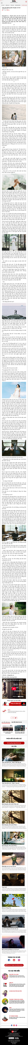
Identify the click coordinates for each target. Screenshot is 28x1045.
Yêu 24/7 (2, 5)
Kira (10, 1007)
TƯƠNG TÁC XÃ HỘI (14, 957)
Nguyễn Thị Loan (13, 974)
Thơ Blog (12, 5)
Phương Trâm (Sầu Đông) (16, 999)
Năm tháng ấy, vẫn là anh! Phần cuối (10, 804)
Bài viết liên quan (6, 722)
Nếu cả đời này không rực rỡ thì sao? (10, 949)
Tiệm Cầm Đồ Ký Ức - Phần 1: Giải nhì (10, 783)
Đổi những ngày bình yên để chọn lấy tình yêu (20, 733)
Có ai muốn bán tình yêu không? (8, 733)
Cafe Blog (7, 5)
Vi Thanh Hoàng (13, 1016)
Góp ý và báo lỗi (14, 1043)
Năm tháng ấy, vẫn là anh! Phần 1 (9, 845)
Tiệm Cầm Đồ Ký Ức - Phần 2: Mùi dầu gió (11, 762)
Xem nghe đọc (17, 5)
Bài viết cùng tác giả (17, 722)
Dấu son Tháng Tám (6, 907)
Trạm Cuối (4, 887)
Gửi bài (13, 717)
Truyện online (24, 5)
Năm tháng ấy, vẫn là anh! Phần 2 (9, 824)
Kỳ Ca (8, 10)
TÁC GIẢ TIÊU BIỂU (14, 971)
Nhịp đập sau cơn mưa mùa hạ (9, 866)
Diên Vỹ (11, 982)
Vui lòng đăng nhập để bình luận (14, 743)
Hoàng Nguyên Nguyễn (15, 991)
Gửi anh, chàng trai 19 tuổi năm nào (10, 928)
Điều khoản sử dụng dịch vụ (14, 1042)
